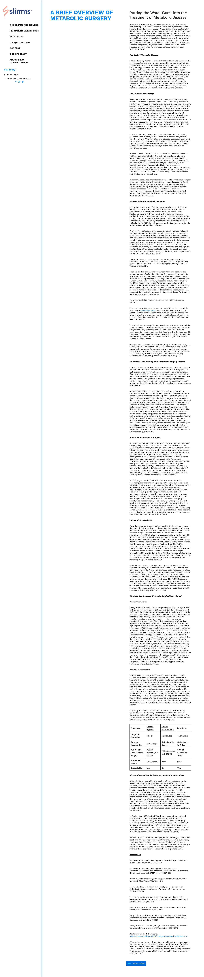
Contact (15, 48)
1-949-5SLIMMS (11, 75)
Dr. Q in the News (20, 42)
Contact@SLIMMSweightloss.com (17, 78)
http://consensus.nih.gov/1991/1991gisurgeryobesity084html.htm (158, 936)
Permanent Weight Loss (24, 30)
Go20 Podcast (18, 54)
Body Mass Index (148, 310)
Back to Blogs (138, 963)
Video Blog (16, 36)
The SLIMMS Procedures (24, 25)
